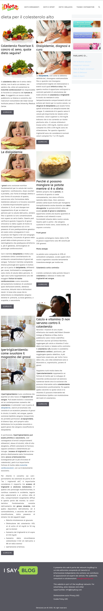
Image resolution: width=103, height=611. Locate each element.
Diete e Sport (49, 7)
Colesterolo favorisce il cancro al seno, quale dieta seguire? (17, 49)
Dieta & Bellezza (80, 72)
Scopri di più (7, 112)
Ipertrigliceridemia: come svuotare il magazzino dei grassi (16, 353)
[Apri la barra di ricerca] (99, 7)
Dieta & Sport (79, 76)
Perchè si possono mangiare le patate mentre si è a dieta (50, 185)
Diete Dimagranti (31, 7)
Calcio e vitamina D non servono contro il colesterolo (53, 322)
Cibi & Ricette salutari (82, 62)
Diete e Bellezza (65, 7)
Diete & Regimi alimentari (83, 69)
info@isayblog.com (85, 578)
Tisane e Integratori (85, 7)
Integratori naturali (81, 65)
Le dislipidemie (11, 152)
